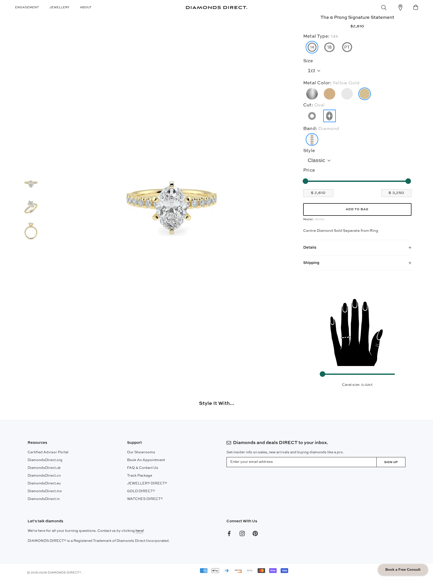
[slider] (305, 181)
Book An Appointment (146, 460)
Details (309, 247)
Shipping (311, 263)
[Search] (383, 7)
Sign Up (391, 462)
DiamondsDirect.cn (44, 475)
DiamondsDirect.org (45, 460)
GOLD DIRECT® (141, 491)
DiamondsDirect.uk (44, 468)
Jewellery (59, 7)
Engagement (27, 7)
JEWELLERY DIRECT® (147, 483)
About (85, 7)
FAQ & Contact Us (142, 468)
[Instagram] (242, 533)
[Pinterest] (255, 533)
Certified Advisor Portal (48, 452)
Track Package (139, 475)
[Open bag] (415, 7)
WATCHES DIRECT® (145, 499)
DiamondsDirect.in (44, 499)
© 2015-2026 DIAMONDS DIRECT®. (54, 572)
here (139, 531)
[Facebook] (229, 533)
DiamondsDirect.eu (44, 483)
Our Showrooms (141, 452)
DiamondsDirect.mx (45, 491)
